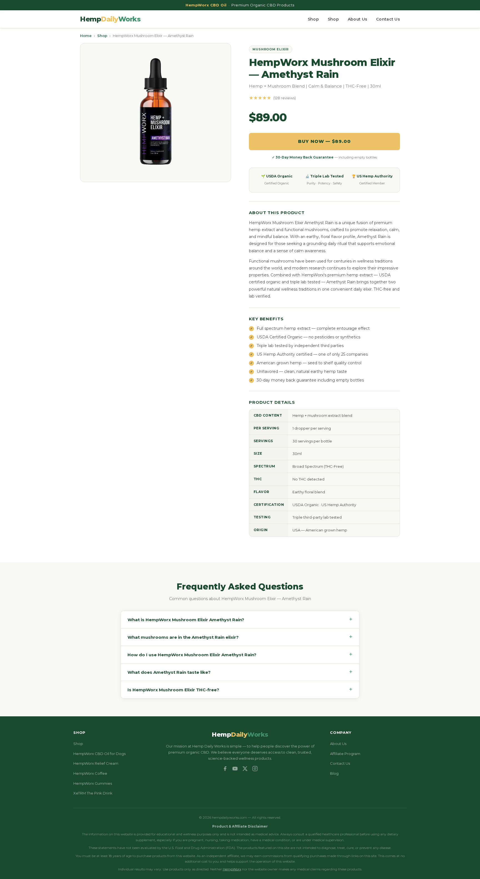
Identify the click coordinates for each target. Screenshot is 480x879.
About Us (357, 19)
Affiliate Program (345, 753)
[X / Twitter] (245, 768)
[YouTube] (235, 768)
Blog (334, 773)
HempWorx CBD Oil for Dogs (99, 753)
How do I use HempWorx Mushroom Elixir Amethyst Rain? (240, 654)
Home (86, 35)
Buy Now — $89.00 (324, 141)
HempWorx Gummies (92, 783)
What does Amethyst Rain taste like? (240, 672)
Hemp (110, 19)
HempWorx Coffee (90, 773)
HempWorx (232, 869)
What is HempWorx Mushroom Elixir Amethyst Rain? (240, 619)
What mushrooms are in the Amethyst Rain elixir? (240, 637)
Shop (313, 19)
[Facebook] (225, 768)
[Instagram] (255, 768)
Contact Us (388, 19)
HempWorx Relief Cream (95, 763)
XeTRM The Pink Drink (92, 793)
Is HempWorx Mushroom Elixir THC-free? (240, 689)
